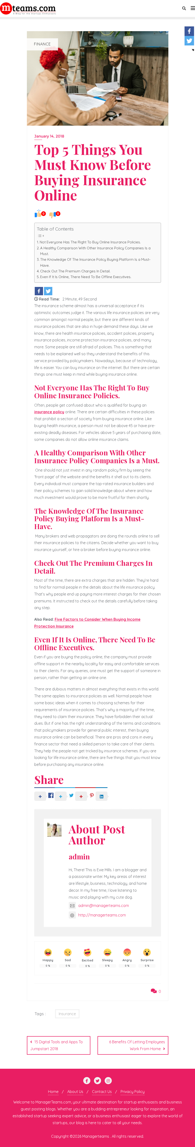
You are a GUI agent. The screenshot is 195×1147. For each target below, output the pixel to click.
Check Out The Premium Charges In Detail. (75, 271)
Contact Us (102, 1091)
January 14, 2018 (49, 136)
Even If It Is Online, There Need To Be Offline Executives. (85, 277)
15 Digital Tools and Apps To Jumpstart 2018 (56, 1045)
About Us (75, 1091)
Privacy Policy (133, 1091)
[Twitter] (48, 291)
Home (53, 1091)
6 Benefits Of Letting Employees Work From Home (137, 1045)
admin (79, 856)
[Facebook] (39, 291)
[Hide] (193, 50)
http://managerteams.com (102, 915)
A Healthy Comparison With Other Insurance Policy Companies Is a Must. (95, 251)
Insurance (67, 1013)
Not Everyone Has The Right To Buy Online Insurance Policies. (90, 242)
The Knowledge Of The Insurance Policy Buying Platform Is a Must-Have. (95, 262)
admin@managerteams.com (103, 905)
